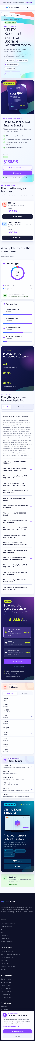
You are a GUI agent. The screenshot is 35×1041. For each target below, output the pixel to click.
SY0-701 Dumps (6, 988)
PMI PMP (3, 969)
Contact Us (4, 935)
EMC (11, 15)
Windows (18, 861)
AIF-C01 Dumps (5, 994)
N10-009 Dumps (6, 997)
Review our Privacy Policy (10, 1026)
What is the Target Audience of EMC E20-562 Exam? (15, 521)
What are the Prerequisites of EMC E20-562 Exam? (15, 551)
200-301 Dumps (6, 982)
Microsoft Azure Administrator (10, 954)
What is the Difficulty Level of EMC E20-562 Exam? (15, 566)
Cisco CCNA (4, 963)
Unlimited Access (6, 926)
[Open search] (24, 7)
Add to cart (18, 173)
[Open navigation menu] (3, 7)
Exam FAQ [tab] (6, 407)
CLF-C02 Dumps (6, 979)
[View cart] (27, 7)
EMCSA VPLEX (16, 73)
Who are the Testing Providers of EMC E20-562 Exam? (14, 536)
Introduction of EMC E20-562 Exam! (15, 417)
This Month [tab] (25, 693)
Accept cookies (18, 1031)
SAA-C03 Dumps (6, 1010)
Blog (2, 929)
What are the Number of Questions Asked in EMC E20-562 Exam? (15, 469)
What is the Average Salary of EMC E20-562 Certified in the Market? (15, 529)
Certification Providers (8, 923)
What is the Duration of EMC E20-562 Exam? (14, 462)
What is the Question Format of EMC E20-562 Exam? (15, 492)
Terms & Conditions (7, 942)
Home (5, 15)
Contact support (13, 884)
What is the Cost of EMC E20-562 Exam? (14, 514)
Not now (17, 1036)
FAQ (2, 932)
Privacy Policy (5, 938)
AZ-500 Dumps (5, 1007)
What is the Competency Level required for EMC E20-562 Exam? (14, 484)
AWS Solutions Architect (8, 966)
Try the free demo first (18, 666)
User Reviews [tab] (28, 407)
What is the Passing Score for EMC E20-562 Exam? (15, 477)
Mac (18, 867)
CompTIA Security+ (7, 951)
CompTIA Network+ (7, 957)
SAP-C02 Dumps (6, 991)
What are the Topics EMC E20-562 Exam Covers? (14, 581)
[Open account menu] (31, 7)
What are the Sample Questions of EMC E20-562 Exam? (15, 588)
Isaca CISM (4, 960)
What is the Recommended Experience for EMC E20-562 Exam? (15, 544)
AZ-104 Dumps (5, 985)
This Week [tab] (10, 693)
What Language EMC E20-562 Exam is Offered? (15, 507)
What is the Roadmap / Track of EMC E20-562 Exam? (15, 573)
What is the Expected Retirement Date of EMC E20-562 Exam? (14, 559)
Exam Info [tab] (16, 407)
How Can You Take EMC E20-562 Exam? (14, 499)
